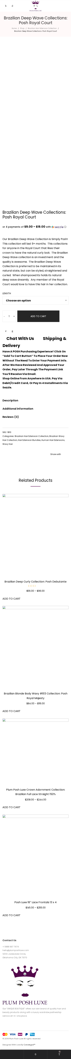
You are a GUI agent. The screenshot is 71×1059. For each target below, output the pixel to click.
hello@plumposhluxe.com (15, 950)
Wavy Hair (7, 444)
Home (14, 28)
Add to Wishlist (5, 331)
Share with (55, 454)
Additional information (17, 409)
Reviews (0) (10, 417)
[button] (35, 227)
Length (6, 293)
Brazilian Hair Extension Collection (42, 28)
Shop (22, 28)
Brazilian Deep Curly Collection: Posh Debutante (35, 581)
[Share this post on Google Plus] (66, 460)
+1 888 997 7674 (10, 946)
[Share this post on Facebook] (51, 460)
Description (10, 400)
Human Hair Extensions (53, 440)
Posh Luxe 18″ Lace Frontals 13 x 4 (35, 902)
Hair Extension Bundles (29, 440)
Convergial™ (29, 1044)
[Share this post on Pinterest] (61, 460)
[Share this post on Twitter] (56, 460)
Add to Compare (12, 331)
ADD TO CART (38, 316)
